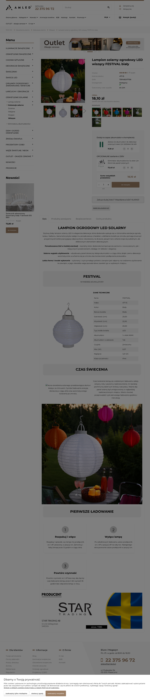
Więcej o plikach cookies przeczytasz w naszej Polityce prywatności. (31, 688)
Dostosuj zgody (37, 693)
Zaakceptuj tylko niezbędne (16, 693)
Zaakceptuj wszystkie (55, 693)
